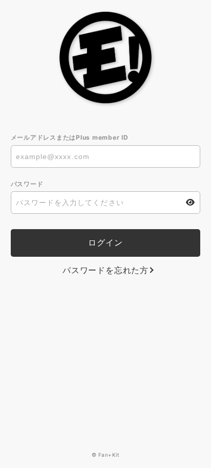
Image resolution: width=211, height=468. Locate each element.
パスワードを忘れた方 (105, 270)
